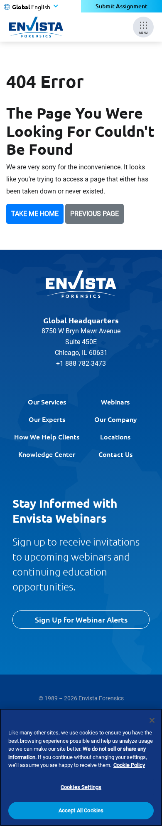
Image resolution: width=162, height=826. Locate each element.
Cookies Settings (81, 787)
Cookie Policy (129, 765)
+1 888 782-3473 (81, 363)
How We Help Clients (46, 436)
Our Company (115, 419)
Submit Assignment (121, 6)
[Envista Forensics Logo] (81, 284)
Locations (115, 436)
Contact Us (115, 454)
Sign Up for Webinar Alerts (81, 619)
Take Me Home (35, 214)
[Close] (152, 720)
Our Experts (47, 419)
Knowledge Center (46, 454)
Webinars (115, 401)
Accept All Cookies (81, 810)
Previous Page (94, 214)
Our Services (47, 401)
